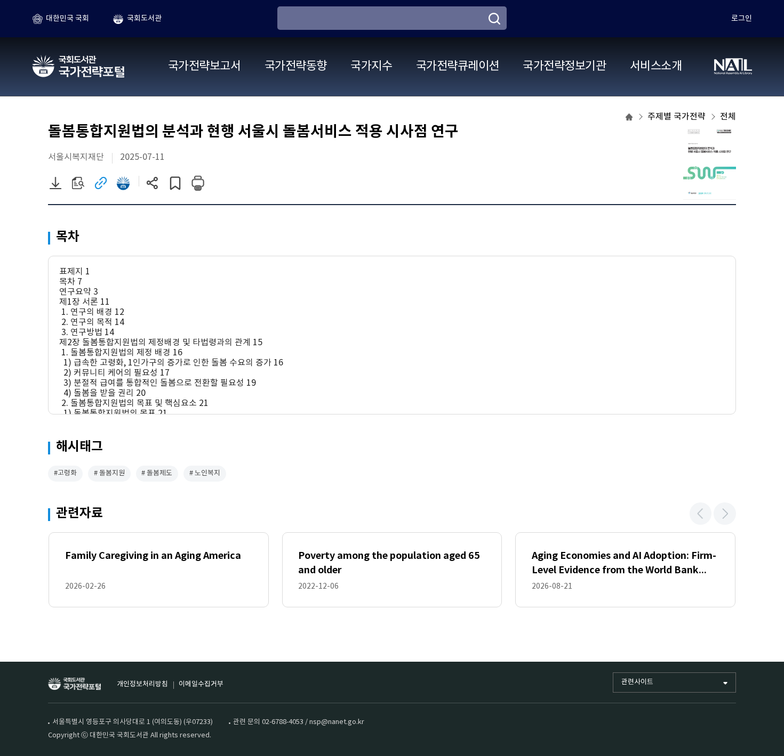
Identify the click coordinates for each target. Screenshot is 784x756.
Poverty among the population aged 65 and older (389, 563)
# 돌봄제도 (156, 473)
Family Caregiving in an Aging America (153, 556)
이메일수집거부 (201, 684)
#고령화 (65, 473)
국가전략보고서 (204, 66)
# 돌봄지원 (109, 473)
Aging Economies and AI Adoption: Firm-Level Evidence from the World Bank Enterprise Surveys (624, 564)
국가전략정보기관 (564, 66)
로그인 (741, 18)
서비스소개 (656, 66)
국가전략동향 (296, 66)
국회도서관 (144, 18)
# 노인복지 (204, 473)
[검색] (494, 18)
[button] (701, 513)
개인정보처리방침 (142, 684)
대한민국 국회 (67, 18)
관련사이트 (637, 682)
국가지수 (371, 66)
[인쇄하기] (198, 183)
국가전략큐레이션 (457, 66)
